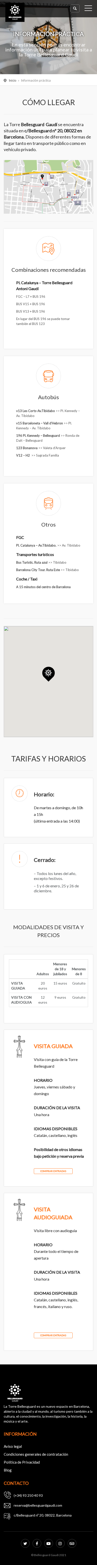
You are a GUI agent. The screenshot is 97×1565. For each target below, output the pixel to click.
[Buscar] (75, 8)
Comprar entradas (53, 1171)
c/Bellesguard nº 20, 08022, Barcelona (43, 1515)
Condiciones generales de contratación (36, 1454)
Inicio (12, 80)
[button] (48, 674)
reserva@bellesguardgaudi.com (38, 1505)
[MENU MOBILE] (88, 9)
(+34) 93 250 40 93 (28, 1495)
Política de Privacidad (22, 1462)
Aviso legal (13, 1446)
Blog (8, 1470)
